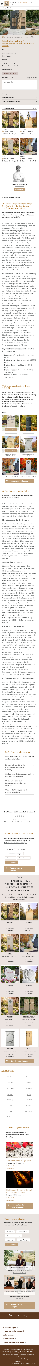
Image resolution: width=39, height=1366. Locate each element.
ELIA (3, 156)
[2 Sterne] (17, 816)
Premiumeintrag (28, 1251)
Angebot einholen (11, 429)
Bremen (28, 1105)
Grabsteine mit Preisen (19, 481)
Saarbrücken (10, 1088)
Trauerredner (22, 1232)
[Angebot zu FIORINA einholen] (10, 1038)
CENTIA (4, 129)
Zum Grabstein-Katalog (19, 1061)
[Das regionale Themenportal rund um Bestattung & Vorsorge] (6, 3)
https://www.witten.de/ (11, 66)
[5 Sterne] (24, 816)
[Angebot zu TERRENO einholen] (10, 1006)
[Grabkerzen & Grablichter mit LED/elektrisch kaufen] (19, 1179)
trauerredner (22, 850)
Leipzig (10, 1111)
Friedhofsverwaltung (13, 1236)
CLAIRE (23, 129)
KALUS (22, 156)
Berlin (29, 1094)
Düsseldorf (28, 1111)
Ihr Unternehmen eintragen (20, 1316)
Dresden (10, 1082)
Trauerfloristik (10, 1165)
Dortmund (10, 1117)
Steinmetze (10, 858)
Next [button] (36, 21)
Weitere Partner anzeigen (16, 1305)
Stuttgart (10, 1094)
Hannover (29, 1077)
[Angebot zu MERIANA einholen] (29, 974)
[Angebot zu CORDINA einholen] (10, 974)
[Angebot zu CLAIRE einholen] (29, 911)
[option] (19, 23)
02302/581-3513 (9, 63)
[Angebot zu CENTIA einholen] (10, 911)
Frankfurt (29, 1100)
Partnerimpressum (8, 97)
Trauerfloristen (24, 858)
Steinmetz (10, 1240)
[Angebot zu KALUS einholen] (29, 943)
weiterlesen (10, 1168)
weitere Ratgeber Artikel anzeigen (18, 1206)
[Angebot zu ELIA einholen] (10, 943)
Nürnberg (10, 1077)
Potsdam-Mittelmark (19, 1273)
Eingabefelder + (32, 77)
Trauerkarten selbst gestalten (18, 1160)
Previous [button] (3, 21)
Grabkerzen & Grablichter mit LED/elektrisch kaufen (19, 1191)
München (29, 1088)
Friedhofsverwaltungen (14, 854)
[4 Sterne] (22, 816)
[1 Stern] (15, 816)
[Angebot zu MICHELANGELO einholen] (29, 1006)
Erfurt (29, 1082)
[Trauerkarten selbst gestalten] (19, 1150)
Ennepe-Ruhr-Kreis (8, 8)
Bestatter (10, 850)
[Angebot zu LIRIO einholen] (29, 1038)
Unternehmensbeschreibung (11, 101)
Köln (10, 1105)
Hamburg (10, 1100)
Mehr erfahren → (31, 37)
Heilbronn (19, 1298)
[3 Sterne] (19, 816)
